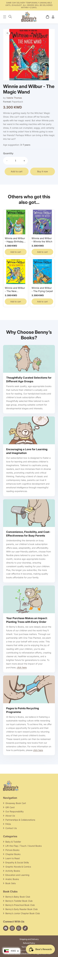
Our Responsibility (14, 811)
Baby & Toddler (13, 841)
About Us (10, 815)
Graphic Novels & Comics (18, 866)
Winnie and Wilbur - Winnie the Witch (42, 240)
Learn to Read (12, 858)
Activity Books (12, 870)
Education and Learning (17, 875)
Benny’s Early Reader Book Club (21, 909)
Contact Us (11, 828)
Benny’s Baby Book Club (17, 896)
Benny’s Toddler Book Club (19, 901)
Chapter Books (12, 854)
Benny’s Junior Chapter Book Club (22, 913)
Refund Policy (29, 943)
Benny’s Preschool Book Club (20, 905)
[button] (6, 16)
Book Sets (10, 883)
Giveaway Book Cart (15, 803)
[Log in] (53, 17)
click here (22, 667)
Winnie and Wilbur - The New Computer (15, 289)
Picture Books (12, 850)
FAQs (8, 824)
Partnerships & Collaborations (20, 819)
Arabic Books (12, 879)
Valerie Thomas (14, 97)
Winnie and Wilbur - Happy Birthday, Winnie (15, 240)
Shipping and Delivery (29, 939)
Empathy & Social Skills (17, 862)
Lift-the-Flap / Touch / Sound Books (23, 846)
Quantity (8, 153)
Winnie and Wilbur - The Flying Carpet (42, 289)
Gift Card (10, 807)
